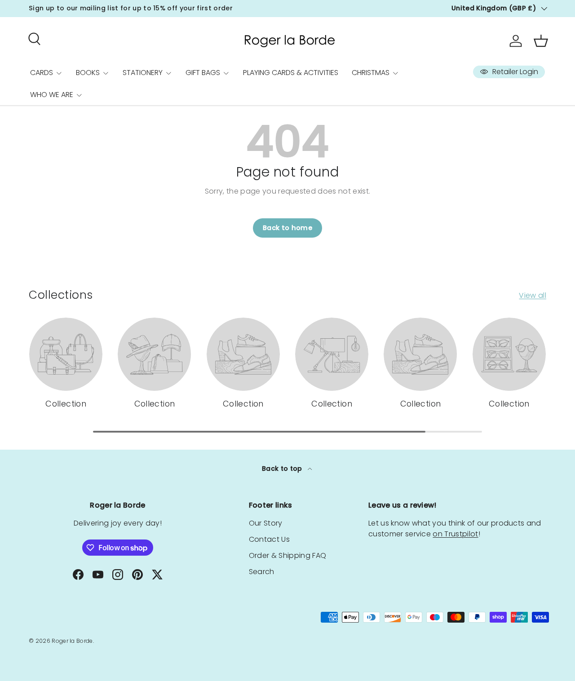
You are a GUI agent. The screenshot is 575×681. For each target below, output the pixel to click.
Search (261, 571)
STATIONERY (143, 72)
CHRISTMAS (370, 72)
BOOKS (88, 72)
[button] (541, 41)
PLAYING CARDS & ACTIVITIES (290, 72)
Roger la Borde (72, 641)
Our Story (266, 523)
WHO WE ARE (51, 94)
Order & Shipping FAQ (287, 555)
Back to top (283, 468)
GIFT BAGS (203, 72)
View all (532, 295)
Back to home (287, 227)
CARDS (41, 72)
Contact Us (269, 539)
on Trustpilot (455, 534)
